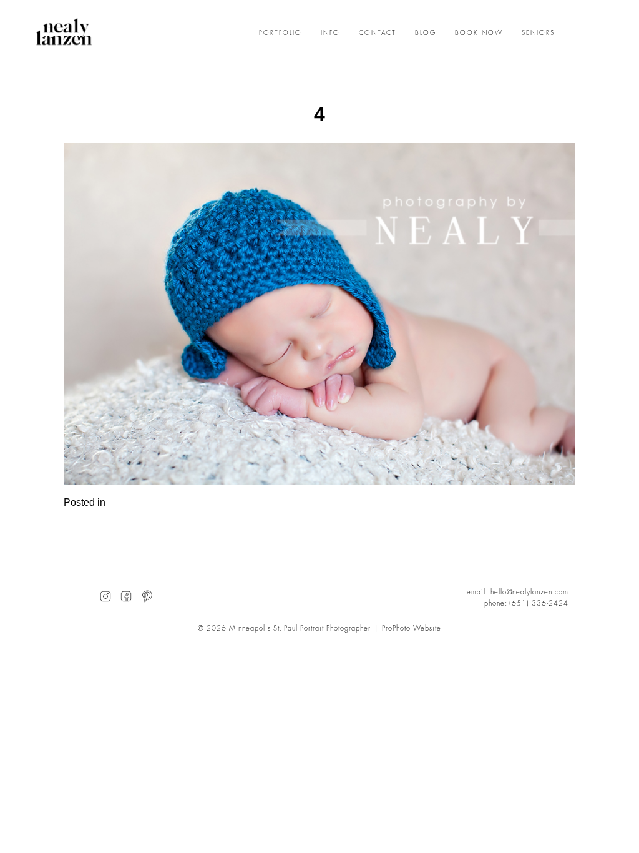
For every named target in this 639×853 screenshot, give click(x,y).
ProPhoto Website (411, 628)
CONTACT (377, 33)
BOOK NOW (479, 33)
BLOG (425, 33)
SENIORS (538, 33)
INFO (330, 33)
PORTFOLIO (280, 33)
